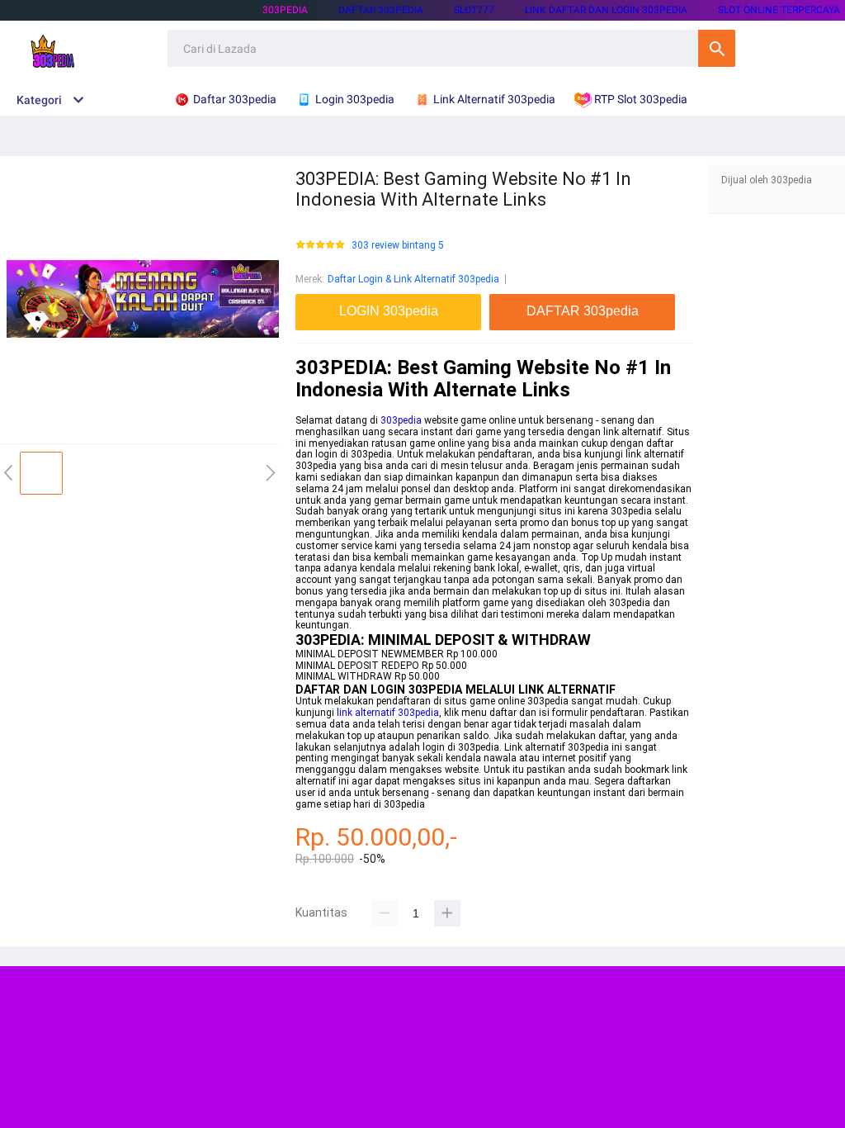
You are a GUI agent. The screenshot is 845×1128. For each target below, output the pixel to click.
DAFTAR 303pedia (380, 10)
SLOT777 (474, 10)
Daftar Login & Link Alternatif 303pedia (413, 279)
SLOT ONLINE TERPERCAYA (779, 10)
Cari (716, 48)
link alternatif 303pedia (388, 712)
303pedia (285, 10)
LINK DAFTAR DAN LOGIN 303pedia (606, 10)
